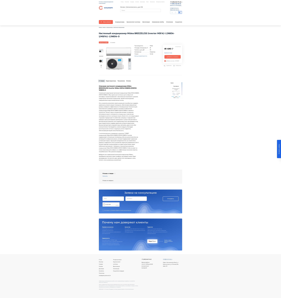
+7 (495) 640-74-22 (146, 259)
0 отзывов (112, 42)
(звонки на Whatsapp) (175, 4)
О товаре (101, 81)
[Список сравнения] (172, 12)
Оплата (128, 81)
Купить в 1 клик (168, 52)
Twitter (181, 16)
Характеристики (111, 81)
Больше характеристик (140, 56)
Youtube (171, 16)
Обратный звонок (174, 9)
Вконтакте (174, 16)
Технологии (121, 81)
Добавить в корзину (172, 56)
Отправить (170, 198)
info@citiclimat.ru (174, 8)
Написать (105, 176)
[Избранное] (175, 12)
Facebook (178, 16)
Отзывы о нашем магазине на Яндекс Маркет (168, 241)
